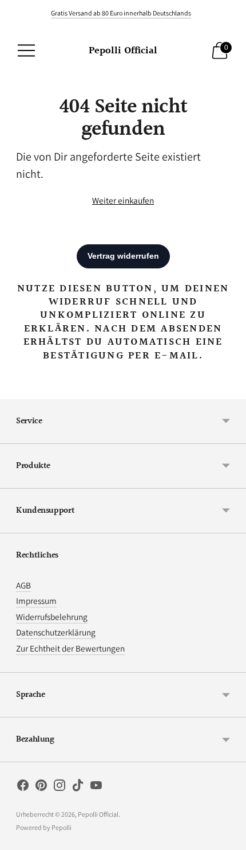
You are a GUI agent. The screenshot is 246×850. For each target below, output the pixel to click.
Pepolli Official (98, 814)
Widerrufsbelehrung (52, 616)
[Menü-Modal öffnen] (26, 50)
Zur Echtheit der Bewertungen (70, 648)
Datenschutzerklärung (56, 632)
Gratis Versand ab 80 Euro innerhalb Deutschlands (121, 13)
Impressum (36, 600)
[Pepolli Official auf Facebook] (23, 787)
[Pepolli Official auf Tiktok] (78, 787)
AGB (23, 585)
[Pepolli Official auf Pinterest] (41, 787)
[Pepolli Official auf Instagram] (59, 787)
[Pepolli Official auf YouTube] (96, 787)
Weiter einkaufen (123, 200)
